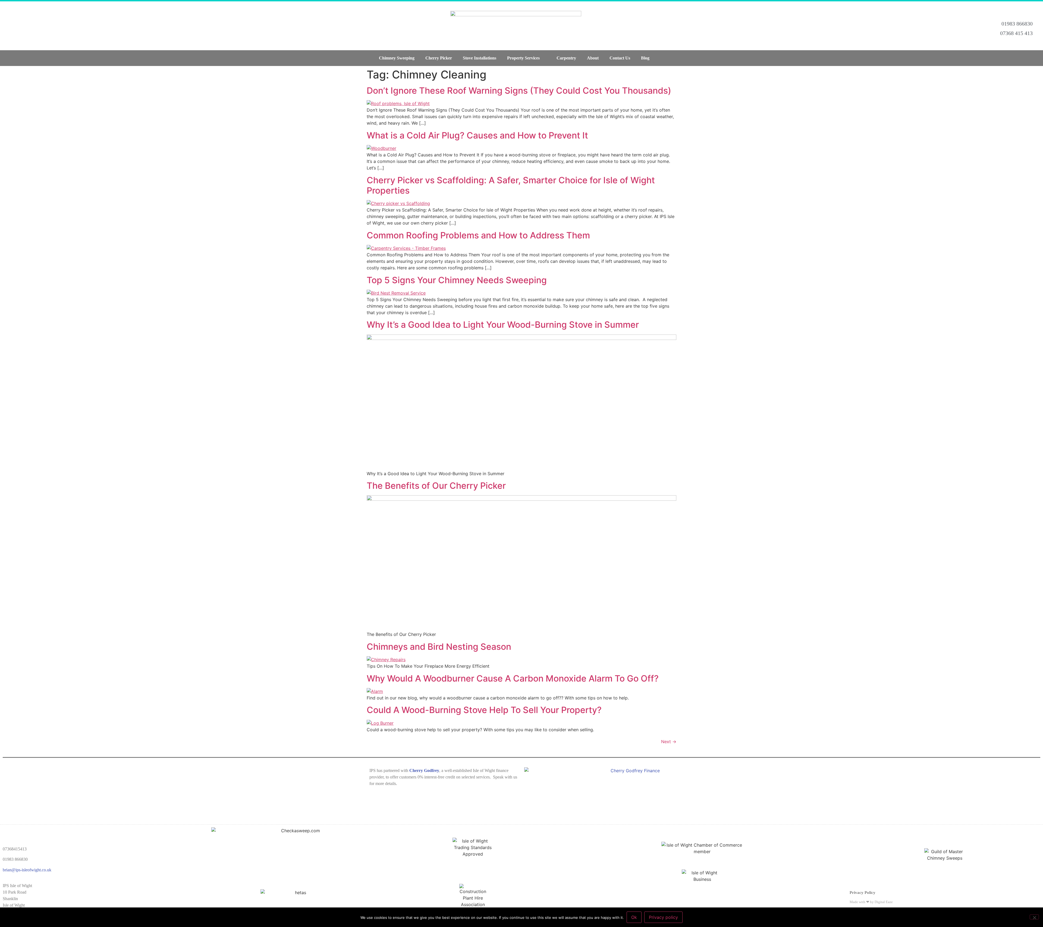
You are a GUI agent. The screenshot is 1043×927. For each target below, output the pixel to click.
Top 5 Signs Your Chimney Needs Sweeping (457, 280)
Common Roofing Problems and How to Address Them (478, 235)
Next (668, 741)
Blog (645, 58)
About (593, 58)
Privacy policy (663, 917)
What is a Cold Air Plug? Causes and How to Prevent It (477, 135)
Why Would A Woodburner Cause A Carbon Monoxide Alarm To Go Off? (513, 678)
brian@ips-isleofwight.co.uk (27, 870)
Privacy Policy (862, 892)
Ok (634, 917)
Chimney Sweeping (396, 58)
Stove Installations (479, 58)
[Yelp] (62, 26)
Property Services (523, 58)
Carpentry (566, 58)
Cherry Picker (438, 58)
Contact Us (620, 58)
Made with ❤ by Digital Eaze (871, 902)
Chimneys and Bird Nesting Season (439, 646)
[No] (1034, 917)
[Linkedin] (44, 26)
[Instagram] (28, 26)
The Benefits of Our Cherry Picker (436, 485)
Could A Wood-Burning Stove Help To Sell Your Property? (484, 710)
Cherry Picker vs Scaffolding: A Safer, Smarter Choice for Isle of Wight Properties (511, 185)
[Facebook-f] (10, 26)
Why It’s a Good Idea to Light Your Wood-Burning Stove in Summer (503, 324)
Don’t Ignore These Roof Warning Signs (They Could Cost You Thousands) (519, 90)
